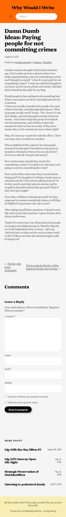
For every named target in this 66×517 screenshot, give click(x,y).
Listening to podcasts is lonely (25, 484)
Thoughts (47, 62)
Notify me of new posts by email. (23, 402)
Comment (10, 316)
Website (8, 382)
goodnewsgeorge (23, 62)
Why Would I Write (33, 7)
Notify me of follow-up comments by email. (28, 396)
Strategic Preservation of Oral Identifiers (21, 473)
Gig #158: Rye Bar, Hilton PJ (23, 449)
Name (8, 355)
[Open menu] (11, 16)
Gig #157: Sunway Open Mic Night (20, 460)
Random (37, 62)
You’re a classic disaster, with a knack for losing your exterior (42, 266)
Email (8, 369)
